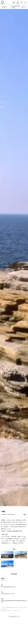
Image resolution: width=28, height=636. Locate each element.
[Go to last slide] (9, 7)
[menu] (25, 2)
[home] (6, 2)
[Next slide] (27, 7)
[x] (26, 514)
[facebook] (24, 514)
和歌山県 (15, 531)
